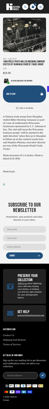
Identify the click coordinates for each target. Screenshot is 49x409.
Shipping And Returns (14, 340)
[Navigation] (40, 7)
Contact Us (8, 335)
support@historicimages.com (31, 315)
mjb (5, 68)
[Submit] (42, 375)
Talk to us (22, 283)
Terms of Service (12, 344)
